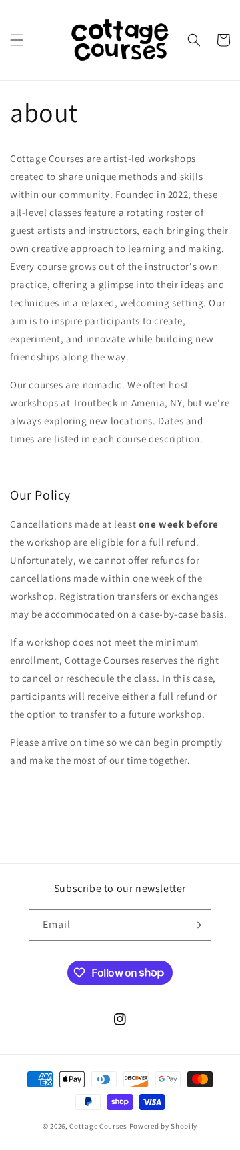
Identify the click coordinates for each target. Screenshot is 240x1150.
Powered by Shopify (163, 1126)
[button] (16, 40)
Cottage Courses (98, 1126)
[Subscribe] (196, 925)
